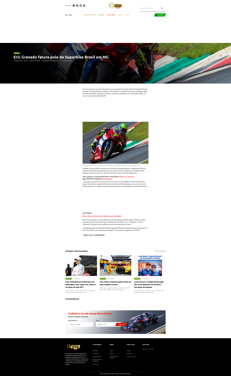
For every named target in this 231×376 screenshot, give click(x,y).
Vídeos (127, 15)
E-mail (98, 320)
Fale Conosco (131, 356)
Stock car (95, 364)
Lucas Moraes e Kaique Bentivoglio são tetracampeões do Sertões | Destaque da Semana (149, 284)
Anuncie (129, 353)
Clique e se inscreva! (126, 177)
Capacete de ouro (89, 15)
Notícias (101, 15)
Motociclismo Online (114, 357)
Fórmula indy (97, 356)
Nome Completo (72, 320)
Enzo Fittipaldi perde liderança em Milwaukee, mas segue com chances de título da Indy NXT (80, 284)
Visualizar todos (160, 251)
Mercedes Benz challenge (97, 360)
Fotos (120, 15)
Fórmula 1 (96, 353)
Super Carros (111, 15)
